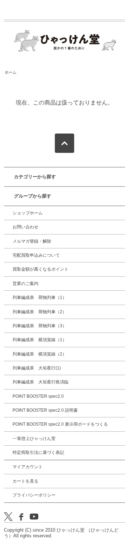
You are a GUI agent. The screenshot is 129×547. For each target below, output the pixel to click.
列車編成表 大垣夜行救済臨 (40, 381)
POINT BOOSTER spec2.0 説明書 (45, 410)
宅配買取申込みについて (36, 255)
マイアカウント (28, 466)
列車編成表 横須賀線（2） (40, 354)
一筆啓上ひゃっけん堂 (34, 438)
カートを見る (25, 481)
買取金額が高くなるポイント (40, 269)
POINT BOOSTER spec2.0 (38, 396)
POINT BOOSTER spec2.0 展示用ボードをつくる (60, 424)
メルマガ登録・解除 (32, 241)
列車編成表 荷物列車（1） (40, 297)
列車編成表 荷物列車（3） (40, 325)
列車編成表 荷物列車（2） (40, 311)
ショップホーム (28, 213)
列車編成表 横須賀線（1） (40, 339)
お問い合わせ (25, 226)
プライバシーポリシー (34, 495)
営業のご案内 (25, 283)
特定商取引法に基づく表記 (38, 452)
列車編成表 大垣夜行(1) (37, 368)
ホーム (10, 72)
